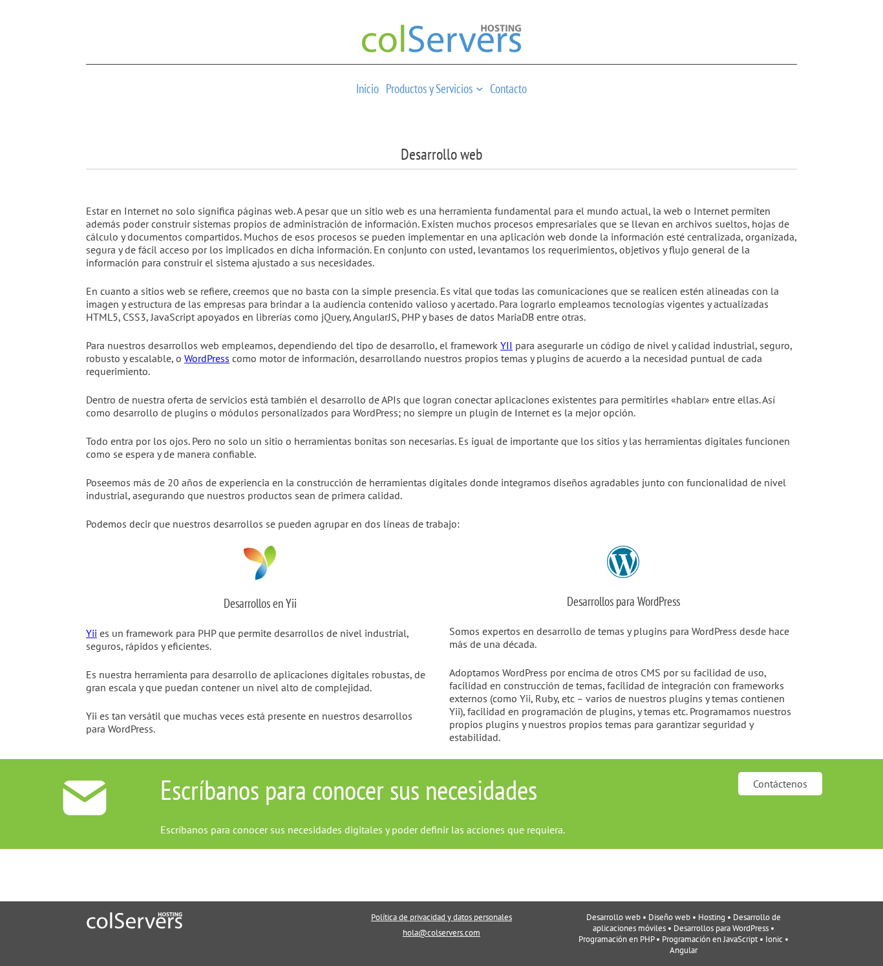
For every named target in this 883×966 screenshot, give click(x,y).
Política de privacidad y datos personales (441, 917)
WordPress (206, 358)
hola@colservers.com (441, 932)
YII (506, 345)
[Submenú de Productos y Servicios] (480, 88)
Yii (91, 633)
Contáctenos (780, 783)
